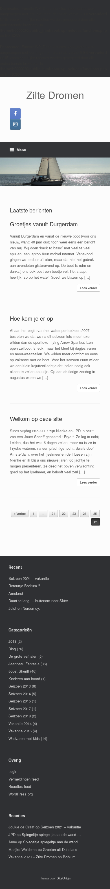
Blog (12, 648)
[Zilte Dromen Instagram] (15, 124)
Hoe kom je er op (31, 318)
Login (12, 771)
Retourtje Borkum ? (24, 585)
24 (84, 513)
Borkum (69, 856)
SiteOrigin (64, 878)
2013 (12, 641)
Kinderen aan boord (24, 678)
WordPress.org (20, 794)
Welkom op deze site (36, 418)
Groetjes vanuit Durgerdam (44, 224)
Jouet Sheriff (18, 671)
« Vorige (20, 513)
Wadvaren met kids (24, 738)
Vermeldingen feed (23, 779)
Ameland (15, 593)
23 (74, 513)
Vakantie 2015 (20, 730)
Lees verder (88, 288)
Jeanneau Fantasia (23, 663)
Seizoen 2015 (19, 701)
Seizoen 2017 (19, 708)
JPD (12, 834)
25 (95, 513)
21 (53, 513)
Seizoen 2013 (19, 686)
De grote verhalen (22, 656)
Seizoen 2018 (19, 716)
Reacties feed (19, 786)
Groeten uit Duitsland (60, 849)
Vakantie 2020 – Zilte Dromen (32, 856)
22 (63, 513)
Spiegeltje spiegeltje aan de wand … (51, 834)
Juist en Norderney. (24, 608)
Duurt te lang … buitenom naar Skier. (38, 600)
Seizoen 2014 (19, 693)
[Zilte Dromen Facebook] (15, 113)
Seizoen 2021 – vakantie (28, 578)
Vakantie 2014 (20, 723)
